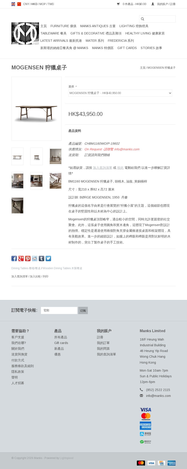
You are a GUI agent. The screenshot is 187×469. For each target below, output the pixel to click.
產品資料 (74, 131)
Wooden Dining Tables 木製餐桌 (62, 268)
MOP (43, 4)
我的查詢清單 (106, 354)
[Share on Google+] (21, 258)
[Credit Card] (161, 462)
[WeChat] (158, 442)
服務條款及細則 (22, 366)
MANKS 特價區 (103, 48)
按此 (120, 167)
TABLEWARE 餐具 (53, 33)
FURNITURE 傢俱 (63, 26)
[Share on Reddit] (34, 258)
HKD (34, 4)
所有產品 (60, 337)
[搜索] (142, 19)
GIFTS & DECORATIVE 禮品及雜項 (96, 33)
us (19, 4)
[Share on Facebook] (14, 258)
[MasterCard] (158, 417)
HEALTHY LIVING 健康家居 (145, 33)
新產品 (59, 348)
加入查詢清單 (102, 167)
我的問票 (103, 348)
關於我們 (17, 348)
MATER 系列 (95, 40)
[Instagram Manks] (172, 310)
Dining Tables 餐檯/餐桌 (26, 268)
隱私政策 (17, 371)
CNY (26, 4)
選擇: (72, 86)
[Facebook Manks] (139, 310)
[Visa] (158, 410)
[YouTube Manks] (163, 310)
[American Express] (158, 426)
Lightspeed (66, 458)
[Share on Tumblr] (41, 258)
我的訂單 (103, 343)
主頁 (43, 26)
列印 (45, 276)
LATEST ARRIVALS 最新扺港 (61, 40)
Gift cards (127, 48)
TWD (51, 4)
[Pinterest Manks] (155, 310)
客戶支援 (17, 337)
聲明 (14, 377)
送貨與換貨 (19, 354)
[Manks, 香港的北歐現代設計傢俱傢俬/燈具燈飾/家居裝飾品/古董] (25, 33)
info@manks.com (158, 396)
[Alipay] (158, 434)
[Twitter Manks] (147, 310)
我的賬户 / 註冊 (166, 4)
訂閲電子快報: (24, 310)
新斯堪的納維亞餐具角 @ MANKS (64, 48)
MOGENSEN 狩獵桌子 (162, 67)
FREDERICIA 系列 (121, 40)
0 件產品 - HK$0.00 (134, 4)
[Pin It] (28, 258)
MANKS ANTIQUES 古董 (98, 26)
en (13, 4)
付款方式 (17, 360)
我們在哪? (18, 343)
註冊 (100, 337)
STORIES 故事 (151, 48)
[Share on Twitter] (48, 258)
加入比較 (36, 276)
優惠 (57, 354)
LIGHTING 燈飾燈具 (133, 26)
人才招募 (17, 383)
